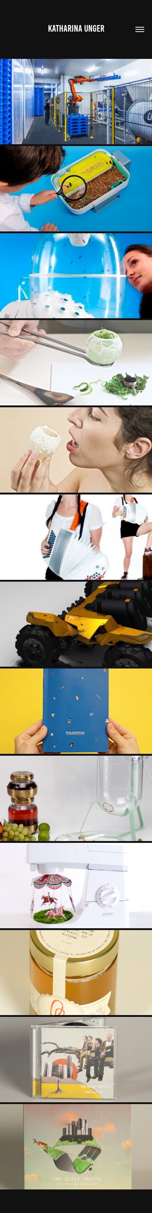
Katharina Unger (76, 28)
